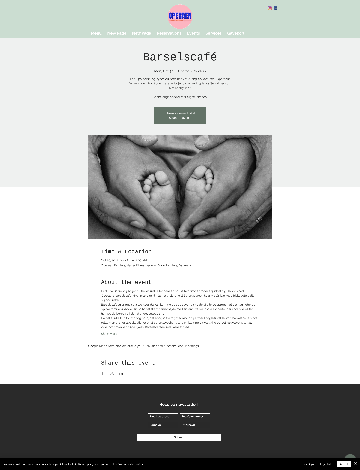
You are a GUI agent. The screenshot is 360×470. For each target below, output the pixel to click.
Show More (109, 333)
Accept (344, 464)
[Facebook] (276, 8)
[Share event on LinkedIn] (121, 373)
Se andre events (180, 118)
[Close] (355, 464)
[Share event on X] (112, 373)
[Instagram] (270, 8)
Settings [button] (309, 464)
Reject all (325, 464)
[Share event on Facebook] (103, 373)
